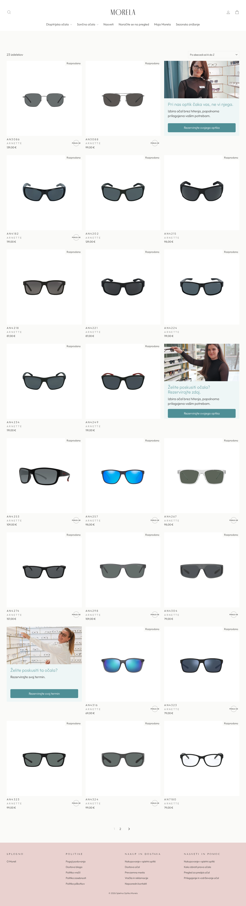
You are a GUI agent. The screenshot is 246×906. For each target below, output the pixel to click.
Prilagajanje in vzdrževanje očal (201, 878)
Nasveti (108, 24)
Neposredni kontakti (136, 883)
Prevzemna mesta (135, 872)
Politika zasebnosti (76, 878)
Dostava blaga (74, 867)
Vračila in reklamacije (136, 878)
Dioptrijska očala (57, 24)
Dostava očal (132, 867)
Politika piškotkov (75, 883)
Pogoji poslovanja (76, 861)
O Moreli (11, 861)
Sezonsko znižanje (188, 24)
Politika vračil (73, 872)
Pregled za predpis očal (197, 872)
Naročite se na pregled (134, 24)
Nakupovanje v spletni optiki (140, 861)
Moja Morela (162, 24)
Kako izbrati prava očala (197, 867)
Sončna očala (86, 24)
